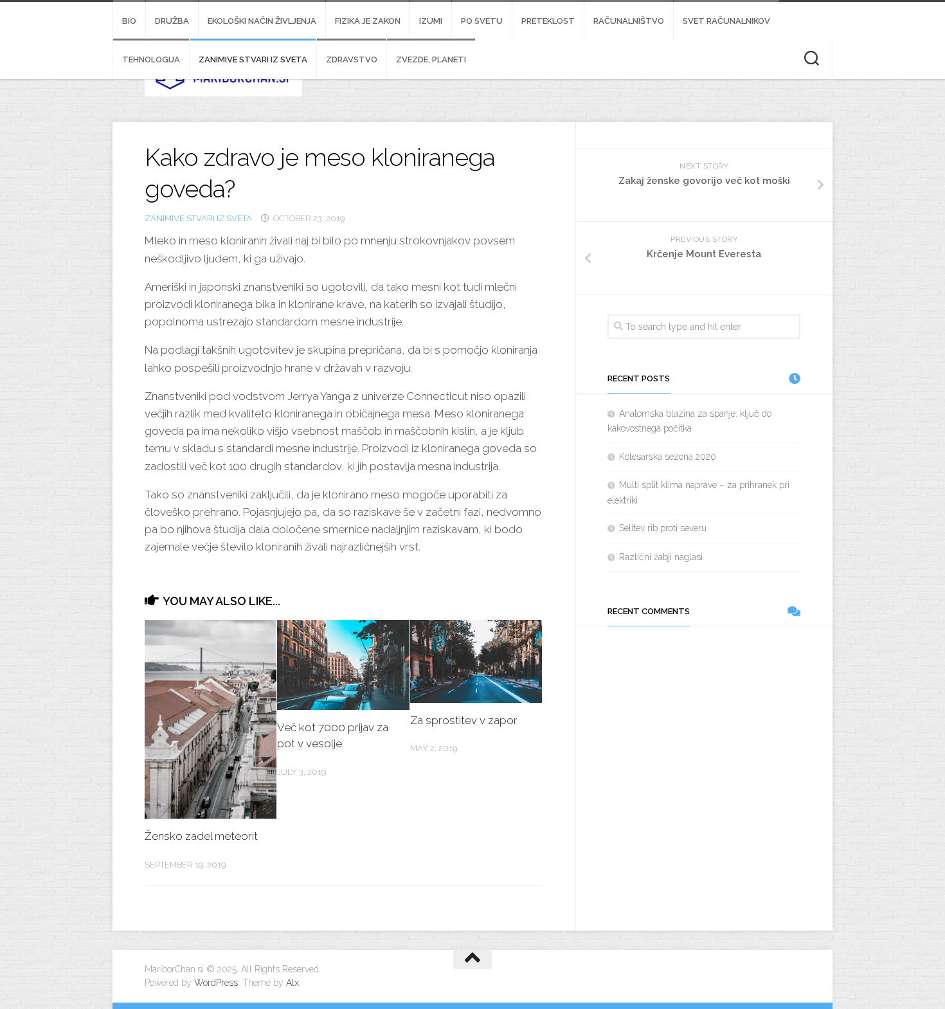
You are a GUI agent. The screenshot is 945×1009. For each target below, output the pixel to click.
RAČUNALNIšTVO (628, 21)
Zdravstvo (351, 59)
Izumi (430, 21)
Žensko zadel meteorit (201, 836)
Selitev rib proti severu (662, 528)
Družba (172, 21)
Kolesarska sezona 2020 (667, 456)
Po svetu (482, 21)
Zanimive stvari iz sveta (253, 59)
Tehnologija (151, 59)
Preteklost (548, 21)
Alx (292, 982)
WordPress (216, 982)
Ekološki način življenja (262, 21)
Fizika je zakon (368, 21)
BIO (129, 21)
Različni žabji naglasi (661, 557)
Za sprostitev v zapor (464, 720)
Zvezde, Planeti (431, 59)
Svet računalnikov (726, 21)
